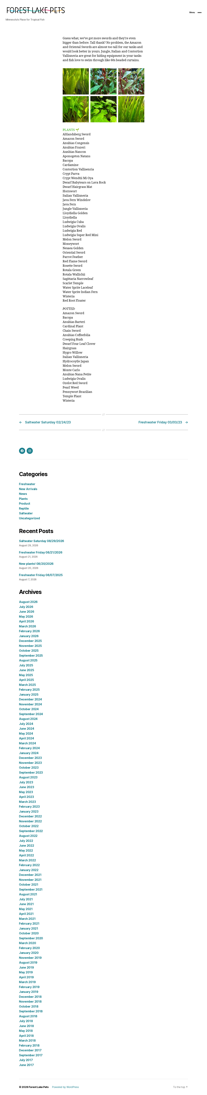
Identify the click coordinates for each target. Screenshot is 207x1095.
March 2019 (27, 982)
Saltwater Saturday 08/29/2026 (41, 541)
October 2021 (28, 884)
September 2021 (31, 889)
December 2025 (30, 641)
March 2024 (27, 743)
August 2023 (28, 777)
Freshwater (27, 484)
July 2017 (26, 1060)
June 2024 (26, 728)
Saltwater (26, 513)
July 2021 (26, 899)
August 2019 (28, 962)
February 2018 (29, 1045)
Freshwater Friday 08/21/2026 (40, 552)
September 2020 (31, 938)
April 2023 (26, 797)
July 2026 (26, 607)
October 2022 (29, 826)
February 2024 (29, 748)
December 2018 (30, 997)
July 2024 (26, 724)
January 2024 (29, 753)
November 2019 (30, 958)
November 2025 (30, 646)
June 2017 (26, 1065)
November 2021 (30, 880)
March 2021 (27, 919)
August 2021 (28, 894)
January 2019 (28, 992)
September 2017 (31, 1055)
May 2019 (26, 972)
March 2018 (27, 1040)
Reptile (24, 508)
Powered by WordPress (65, 1087)
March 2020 (27, 943)
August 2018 (28, 1016)
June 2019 (26, 967)
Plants (23, 499)
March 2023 (27, 802)
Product (24, 503)
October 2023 (29, 767)
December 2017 (30, 1050)
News (23, 494)
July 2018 (26, 1021)
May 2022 (26, 850)
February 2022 (29, 865)
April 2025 (26, 680)
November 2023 (30, 763)
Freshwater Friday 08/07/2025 (41, 575)
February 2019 (29, 987)
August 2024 (28, 719)
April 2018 (26, 1036)
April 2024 (26, 738)
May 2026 (26, 616)
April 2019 (26, 977)
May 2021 (26, 909)
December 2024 (30, 699)
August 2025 (28, 660)
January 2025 (28, 694)
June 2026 (26, 611)
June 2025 (26, 670)
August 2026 (28, 602)
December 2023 (30, 758)
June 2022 (26, 845)
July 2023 (26, 782)
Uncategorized (29, 518)
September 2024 (31, 714)
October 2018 (28, 1006)
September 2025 (31, 655)
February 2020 (29, 948)
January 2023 (28, 811)
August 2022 (28, 836)
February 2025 (29, 689)
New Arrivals (28, 489)
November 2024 (30, 704)
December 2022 (30, 816)
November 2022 (30, 821)
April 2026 (26, 621)
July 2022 (26, 841)
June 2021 (26, 904)
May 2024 (26, 733)
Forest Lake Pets (39, 1087)
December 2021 (30, 875)
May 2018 (26, 1031)
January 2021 (28, 928)
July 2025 (26, 665)
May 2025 (26, 675)
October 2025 (29, 650)
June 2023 (26, 787)
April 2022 (26, 855)
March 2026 (27, 626)
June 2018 (26, 1026)
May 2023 (26, 792)
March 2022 (27, 860)
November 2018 (30, 1001)
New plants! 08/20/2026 (36, 564)
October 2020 (29, 933)
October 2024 (29, 709)
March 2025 (27, 685)
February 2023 (29, 806)
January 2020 (29, 953)
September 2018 (31, 1011)
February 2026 (29, 631)
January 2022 (28, 870)
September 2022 (31, 831)
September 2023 (31, 772)
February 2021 (29, 923)
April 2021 (26, 914)
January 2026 (29, 636)
